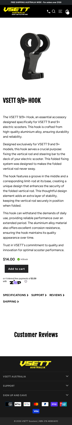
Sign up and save (15, 395)
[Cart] (66, 11)
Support (37, 295)
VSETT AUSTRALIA (14, 376)
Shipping (9, 301)
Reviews (55, 295)
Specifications (14, 295)
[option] (36, 2)
